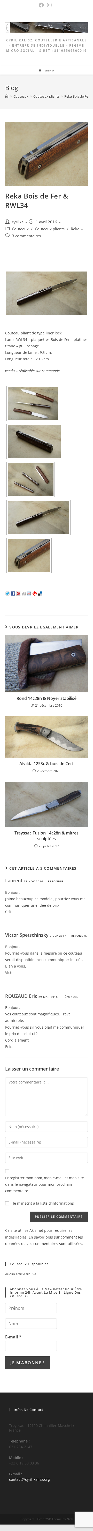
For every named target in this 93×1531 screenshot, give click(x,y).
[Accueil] (7, 96)
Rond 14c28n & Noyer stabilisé (46, 698)
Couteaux (20, 228)
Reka (75, 228)
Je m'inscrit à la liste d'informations (43, 1203)
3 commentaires (26, 235)
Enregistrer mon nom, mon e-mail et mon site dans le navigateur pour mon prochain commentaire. (44, 1184)
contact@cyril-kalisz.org (29, 1479)
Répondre (56, 881)
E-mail (13, 1337)
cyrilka (18, 221)
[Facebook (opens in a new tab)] (43, 5)
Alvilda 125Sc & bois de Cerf (46, 763)
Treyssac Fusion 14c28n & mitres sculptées (46, 835)
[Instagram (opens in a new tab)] (50, 5)
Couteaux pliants (50, 228)
